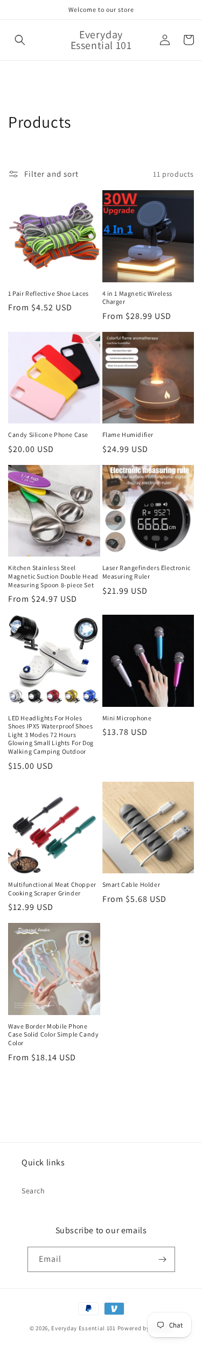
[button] (20, 40)
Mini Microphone (127, 718)
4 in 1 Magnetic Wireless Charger (137, 297)
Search (33, 1191)
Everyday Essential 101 (83, 1328)
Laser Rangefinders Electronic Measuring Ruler (146, 572)
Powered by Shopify (145, 1328)
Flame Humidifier (128, 434)
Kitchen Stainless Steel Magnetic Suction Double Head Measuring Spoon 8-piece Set (53, 576)
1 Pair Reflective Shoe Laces (48, 293)
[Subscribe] (163, 1259)
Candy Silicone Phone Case (48, 434)
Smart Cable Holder (131, 884)
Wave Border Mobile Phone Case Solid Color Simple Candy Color (53, 1034)
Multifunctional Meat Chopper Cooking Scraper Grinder (52, 888)
